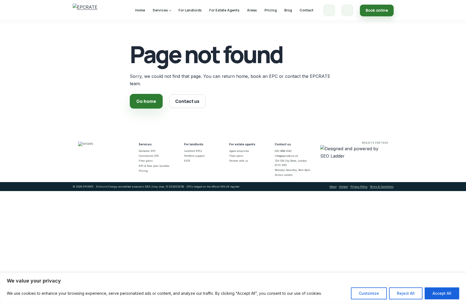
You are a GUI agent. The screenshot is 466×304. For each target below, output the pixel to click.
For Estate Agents (224, 10)
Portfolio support (194, 155)
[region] (233, 288)
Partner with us (238, 160)
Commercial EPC (149, 155)
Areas (252, 10)
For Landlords (190, 10)
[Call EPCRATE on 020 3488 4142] (329, 10)
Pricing (270, 10)
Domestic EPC (147, 150)
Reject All (406, 293)
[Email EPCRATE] (347, 10)
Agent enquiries (239, 150)
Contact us (187, 101)
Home (140, 10)
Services (162, 10)
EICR (187, 160)
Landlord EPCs (193, 150)
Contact (306, 10)
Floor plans (146, 160)
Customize (369, 293)
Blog (288, 10)
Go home (146, 101)
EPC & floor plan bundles (154, 165)
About (333, 186)
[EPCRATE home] (85, 10)
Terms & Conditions (382, 186)
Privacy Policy (359, 186)
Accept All (442, 293)
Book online (377, 10)
